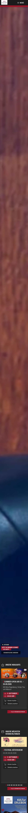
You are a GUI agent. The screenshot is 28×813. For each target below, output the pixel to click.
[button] (3, 810)
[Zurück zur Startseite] (6, 4)
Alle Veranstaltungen (18, 712)
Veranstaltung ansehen (11, 653)
